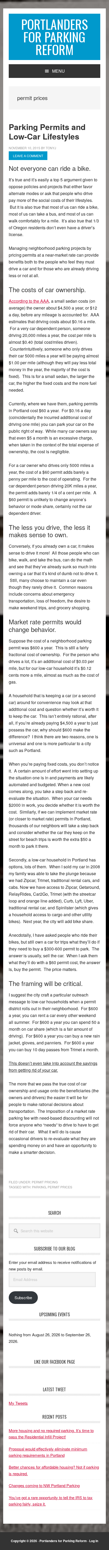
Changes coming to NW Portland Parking (44, 1485)
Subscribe (23, 1297)
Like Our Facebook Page (54, 1362)
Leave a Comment (28, 155)
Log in (93, 1540)
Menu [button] (58, 71)
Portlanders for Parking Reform (54, 37)
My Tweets (18, 1403)
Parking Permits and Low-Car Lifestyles (47, 131)
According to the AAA (29, 301)
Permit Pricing (45, 1182)
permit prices (60, 1187)
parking (39, 1187)
